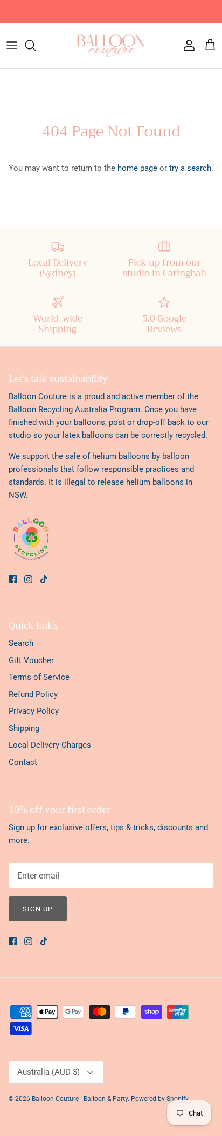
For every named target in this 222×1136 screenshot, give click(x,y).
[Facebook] (13, 579)
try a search (190, 168)
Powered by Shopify (160, 1099)
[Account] (186, 45)
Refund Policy (33, 694)
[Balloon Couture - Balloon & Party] (111, 45)
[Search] (35, 45)
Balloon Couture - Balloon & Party (80, 1099)
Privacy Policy (34, 711)
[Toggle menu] (12, 45)
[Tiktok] (44, 579)
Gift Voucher (31, 660)
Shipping (24, 728)
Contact (23, 762)
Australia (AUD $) (48, 1072)
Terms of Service (39, 677)
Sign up (38, 909)
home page (137, 168)
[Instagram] (28, 579)
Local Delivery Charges (50, 745)
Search (21, 643)
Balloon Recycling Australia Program (74, 409)
